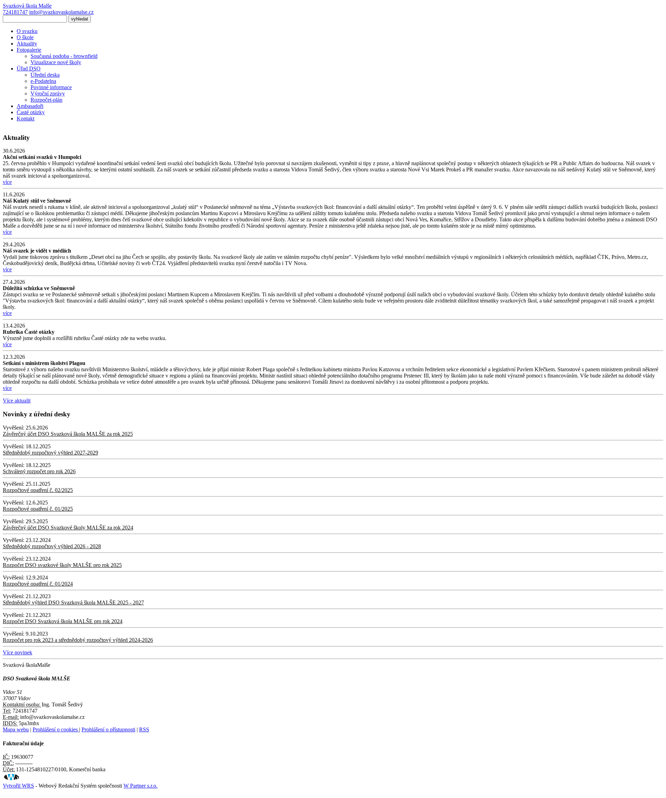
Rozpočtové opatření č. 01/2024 (38, 584)
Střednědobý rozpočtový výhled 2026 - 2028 (52, 546)
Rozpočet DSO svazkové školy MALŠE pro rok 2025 (62, 565)
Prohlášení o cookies (56, 729)
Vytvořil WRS (18, 786)
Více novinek (17, 652)
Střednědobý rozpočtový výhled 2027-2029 (50, 453)
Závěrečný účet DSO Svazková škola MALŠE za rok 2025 (68, 434)
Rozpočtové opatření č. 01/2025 (38, 509)
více (7, 182)
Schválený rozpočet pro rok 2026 (39, 471)
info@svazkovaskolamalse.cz (61, 12)
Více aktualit (17, 401)
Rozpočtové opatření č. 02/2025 (38, 490)
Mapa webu (16, 729)
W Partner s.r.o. (140, 786)
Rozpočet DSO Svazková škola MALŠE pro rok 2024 (62, 621)
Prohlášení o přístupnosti (108, 729)
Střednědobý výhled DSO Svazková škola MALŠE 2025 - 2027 (73, 602)
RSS (144, 729)
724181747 (15, 12)
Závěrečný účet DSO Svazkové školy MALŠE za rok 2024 (68, 527)
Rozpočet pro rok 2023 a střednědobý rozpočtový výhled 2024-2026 (78, 640)
